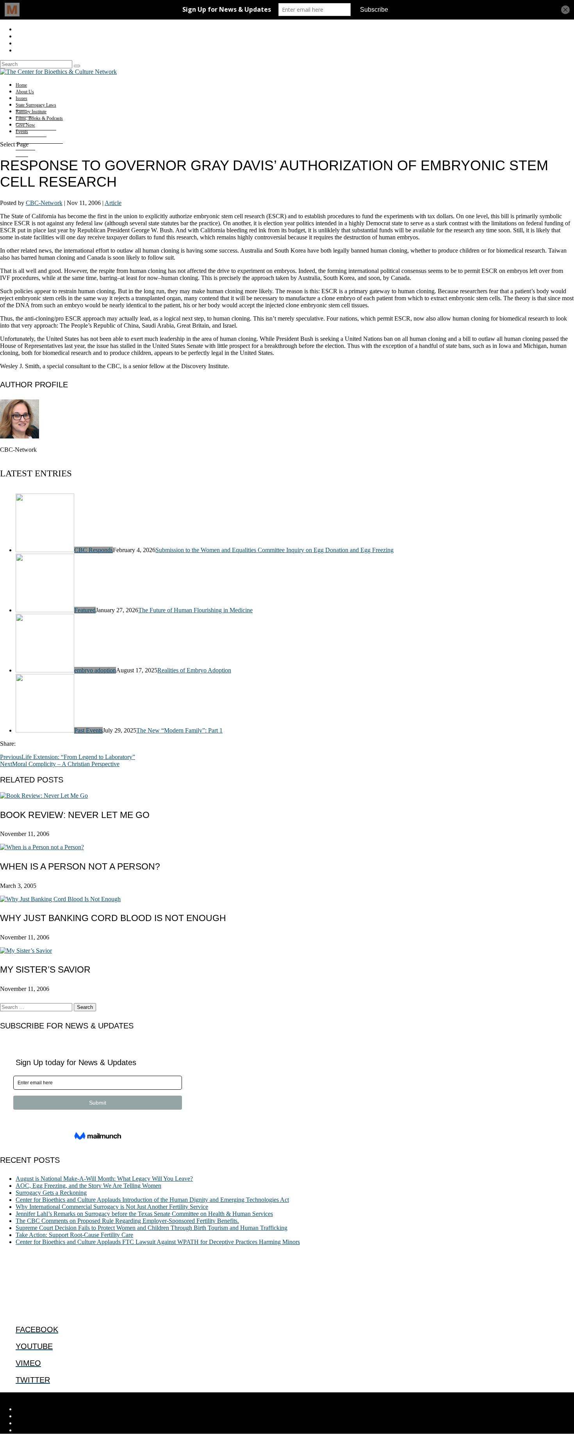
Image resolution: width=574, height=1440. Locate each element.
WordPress (121, 1395)
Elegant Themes (53, 1395)
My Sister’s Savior (45, 969)
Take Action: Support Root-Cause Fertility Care (74, 1234)
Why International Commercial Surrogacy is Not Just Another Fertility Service (112, 1206)
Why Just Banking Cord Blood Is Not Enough (113, 918)
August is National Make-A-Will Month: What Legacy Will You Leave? (104, 1178)
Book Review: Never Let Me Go (75, 815)
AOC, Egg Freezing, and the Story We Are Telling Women (88, 1185)
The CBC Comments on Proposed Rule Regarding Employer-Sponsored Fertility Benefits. (127, 1220)
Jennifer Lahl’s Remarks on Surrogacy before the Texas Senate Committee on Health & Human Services (144, 1213)
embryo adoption (95, 670)
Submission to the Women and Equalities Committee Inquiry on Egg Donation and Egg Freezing (274, 550)
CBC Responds (93, 550)
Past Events (88, 730)
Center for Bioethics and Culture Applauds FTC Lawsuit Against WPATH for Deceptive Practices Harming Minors (158, 1242)
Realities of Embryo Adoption (194, 670)
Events (22, 131)
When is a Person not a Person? (80, 866)
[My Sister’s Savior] (26, 950)
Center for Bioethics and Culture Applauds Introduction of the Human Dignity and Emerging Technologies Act (152, 1199)
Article (113, 203)
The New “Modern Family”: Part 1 (179, 730)
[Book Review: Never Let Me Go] (44, 795)
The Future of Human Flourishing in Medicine (195, 610)
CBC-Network (44, 203)
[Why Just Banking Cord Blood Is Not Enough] (60, 899)
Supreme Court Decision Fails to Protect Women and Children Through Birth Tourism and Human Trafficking (151, 1227)
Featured (85, 610)
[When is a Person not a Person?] (42, 847)
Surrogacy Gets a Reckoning (51, 1192)
